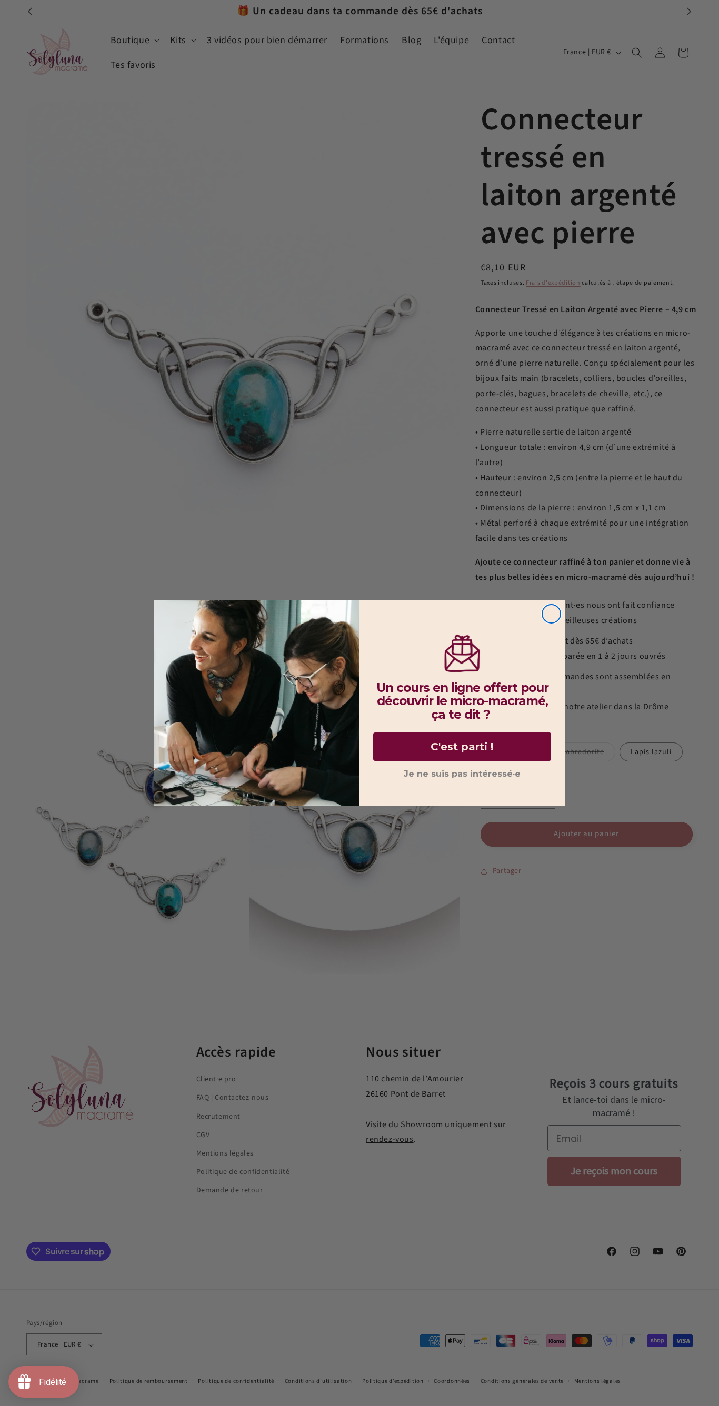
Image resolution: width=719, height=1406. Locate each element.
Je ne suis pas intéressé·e (462, 774)
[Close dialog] (551, 614)
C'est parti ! (462, 746)
